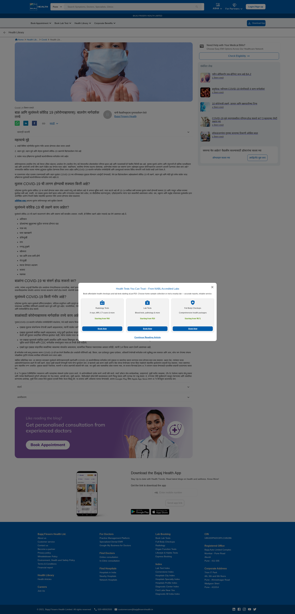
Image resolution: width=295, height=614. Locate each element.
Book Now (102, 329)
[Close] (212, 287)
